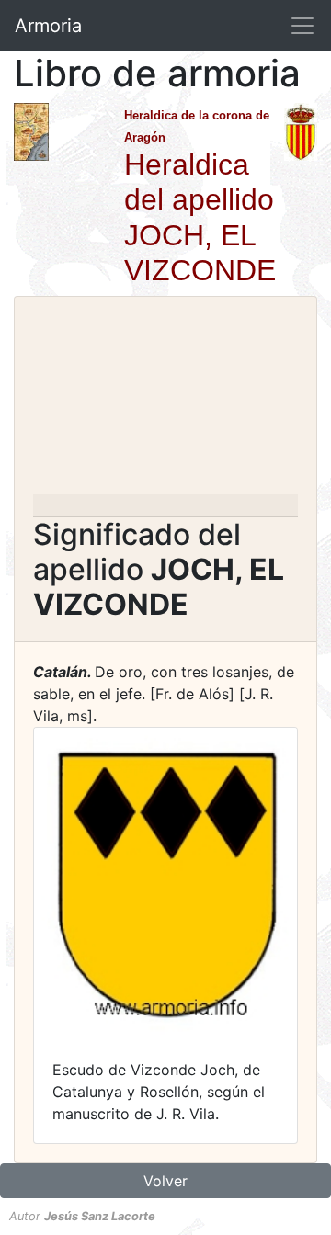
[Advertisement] (165, 401)
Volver (165, 1181)
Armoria (48, 26)
